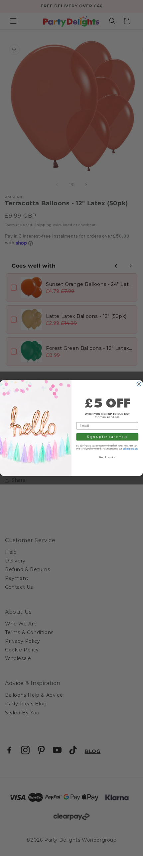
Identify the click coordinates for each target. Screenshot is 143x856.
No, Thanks (107, 457)
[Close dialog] (139, 384)
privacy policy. (130, 448)
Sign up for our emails (107, 436)
